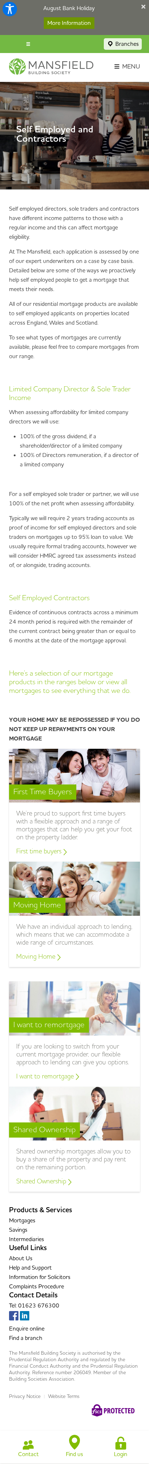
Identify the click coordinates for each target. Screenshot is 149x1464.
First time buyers (39, 851)
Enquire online (26, 1329)
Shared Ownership (42, 1181)
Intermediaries (26, 1239)
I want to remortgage (46, 1076)
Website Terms (64, 1396)
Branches (126, 44)
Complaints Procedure (36, 1287)
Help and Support (30, 1268)
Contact (28, 1454)
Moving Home (36, 956)
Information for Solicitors (40, 1277)
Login (120, 1454)
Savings (18, 1230)
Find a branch (25, 1338)
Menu (130, 66)
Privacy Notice (25, 1396)
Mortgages (22, 1221)
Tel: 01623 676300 (34, 1306)
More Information (69, 23)
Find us (74, 1454)
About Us (21, 1258)
